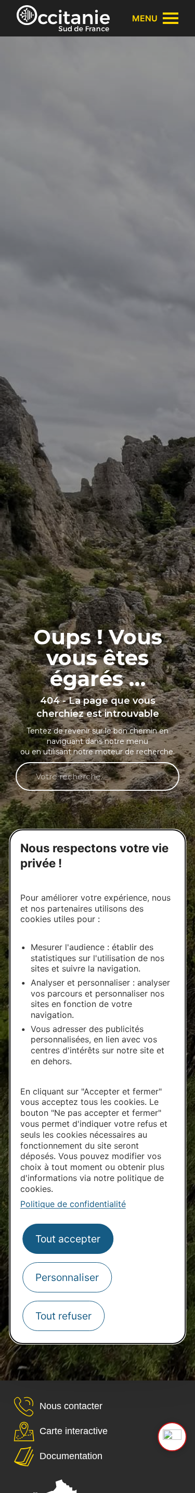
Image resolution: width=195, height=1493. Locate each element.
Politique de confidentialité (73, 1204)
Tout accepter (67, 1239)
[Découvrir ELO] (172, 1436)
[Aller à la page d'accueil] (63, 18)
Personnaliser (67, 1277)
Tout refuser (63, 1316)
